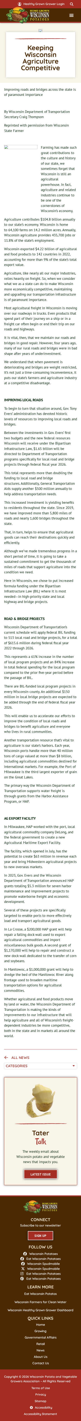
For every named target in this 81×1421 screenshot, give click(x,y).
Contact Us (40, 1363)
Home (40, 1324)
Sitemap (40, 1401)
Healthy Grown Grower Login (44, 4)
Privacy (40, 1394)
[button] (72, 4)
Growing (40, 1331)
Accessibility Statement (40, 1414)
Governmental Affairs (40, 1337)
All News (20, 1057)
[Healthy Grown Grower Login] (19, 4)
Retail (40, 1344)
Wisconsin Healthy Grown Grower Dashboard (40, 1310)
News (40, 1350)
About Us (40, 1356)
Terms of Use (40, 1388)
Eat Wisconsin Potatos (40, 1294)
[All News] (6, 1058)
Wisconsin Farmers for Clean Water (40, 1302)
